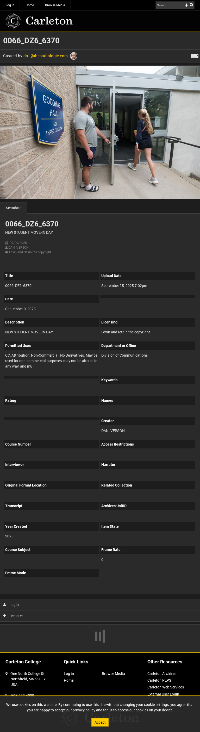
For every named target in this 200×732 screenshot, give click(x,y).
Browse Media (55, 5)
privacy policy (84, 709)
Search (191, 5)
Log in (10, 5)
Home (30, 5)
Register (16, 615)
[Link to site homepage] (39, 21)
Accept (100, 722)
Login (14, 604)
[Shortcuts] (194, 55)
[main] (100, 342)
